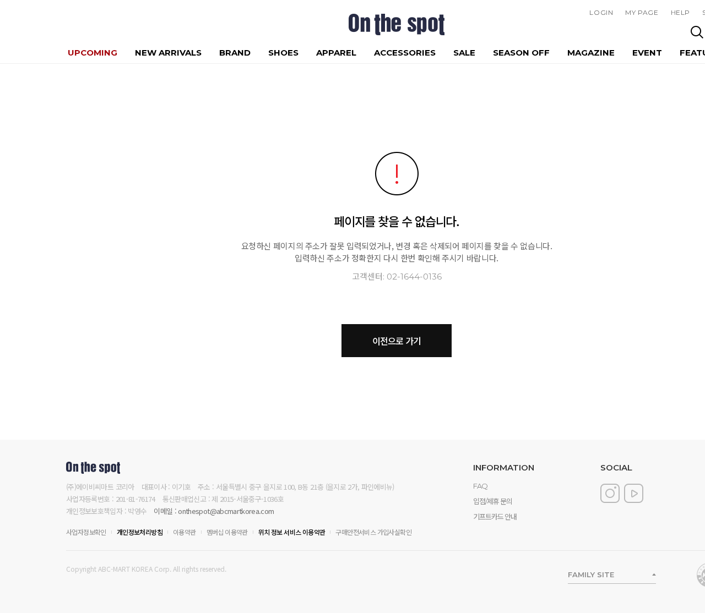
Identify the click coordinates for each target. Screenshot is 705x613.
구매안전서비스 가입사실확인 (373, 532)
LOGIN (601, 12)
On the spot (396, 24)
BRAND (235, 52)
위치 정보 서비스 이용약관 (292, 532)
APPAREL (336, 52)
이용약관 (184, 532)
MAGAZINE (591, 52)
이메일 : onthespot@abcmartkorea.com (214, 511)
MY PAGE (641, 12)
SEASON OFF (521, 52)
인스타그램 (610, 493)
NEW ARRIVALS (168, 52)
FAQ (480, 485)
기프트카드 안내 (495, 516)
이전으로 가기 (396, 340)
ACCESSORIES (405, 52)
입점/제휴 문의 (492, 501)
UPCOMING (92, 52)
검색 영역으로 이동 (697, 32)
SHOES (283, 52)
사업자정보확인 (86, 532)
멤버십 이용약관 (227, 532)
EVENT (647, 52)
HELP (680, 12)
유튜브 (633, 493)
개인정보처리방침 (139, 532)
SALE (464, 52)
